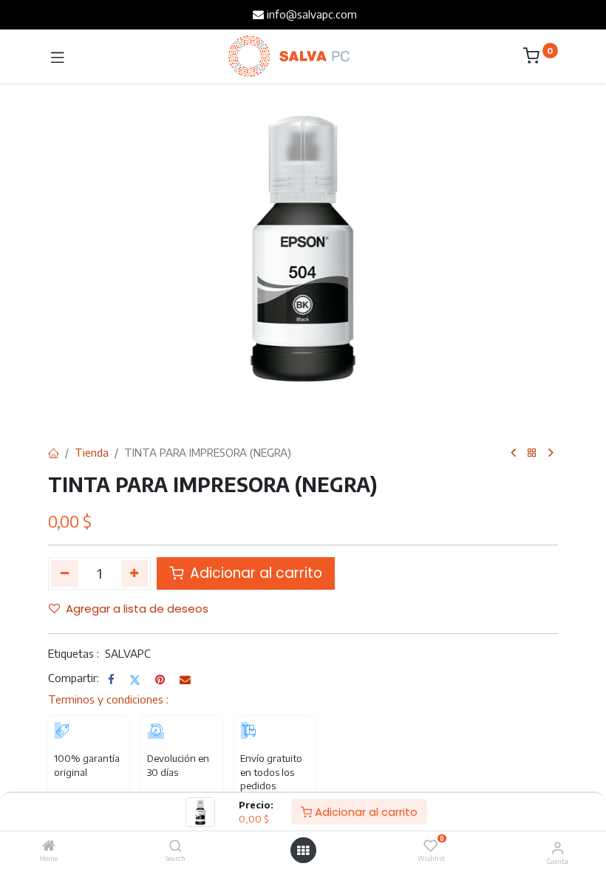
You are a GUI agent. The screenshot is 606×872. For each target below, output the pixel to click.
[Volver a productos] (532, 453)
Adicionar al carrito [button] (254, 573)
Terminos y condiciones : (108, 699)
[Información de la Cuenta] (558, 847)
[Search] (175, 846)
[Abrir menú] (303, 850)
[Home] (48, 846)
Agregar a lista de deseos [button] (137, 608)
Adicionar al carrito (365, 812)
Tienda (92, 452)
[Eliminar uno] (64, 573)
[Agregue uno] (135, 573)
